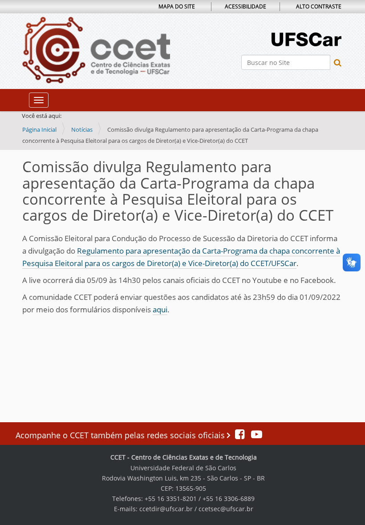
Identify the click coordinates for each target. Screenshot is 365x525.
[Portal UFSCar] (306, 38)
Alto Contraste (318, 6)
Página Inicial (39, 129)
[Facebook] (241, 435)
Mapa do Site (176, 6)
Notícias (82, 129)
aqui (160, 309)
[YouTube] (254, 435)
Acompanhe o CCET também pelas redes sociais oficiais (121, 435)
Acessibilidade (245, 6)
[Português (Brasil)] (96, 50)
